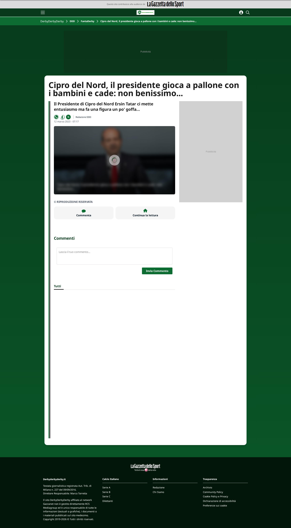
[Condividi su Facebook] (62, 117)
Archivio (207, 487)
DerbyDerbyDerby (52, 21)
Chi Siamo (158, 492)
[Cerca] (248, 12)
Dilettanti (107, 501)
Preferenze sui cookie (215, 505)
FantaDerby (87, 21)
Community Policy (213, 492)
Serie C (106, 496)
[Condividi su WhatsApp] (56, 117)
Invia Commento (157, 271)
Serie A (106, 487)
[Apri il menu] (42, 12)
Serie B (106, 492)
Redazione (159, 487)
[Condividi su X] (68, 117)
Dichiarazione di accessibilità (219, 501)
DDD (72, 21)
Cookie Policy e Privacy (215, 496)
